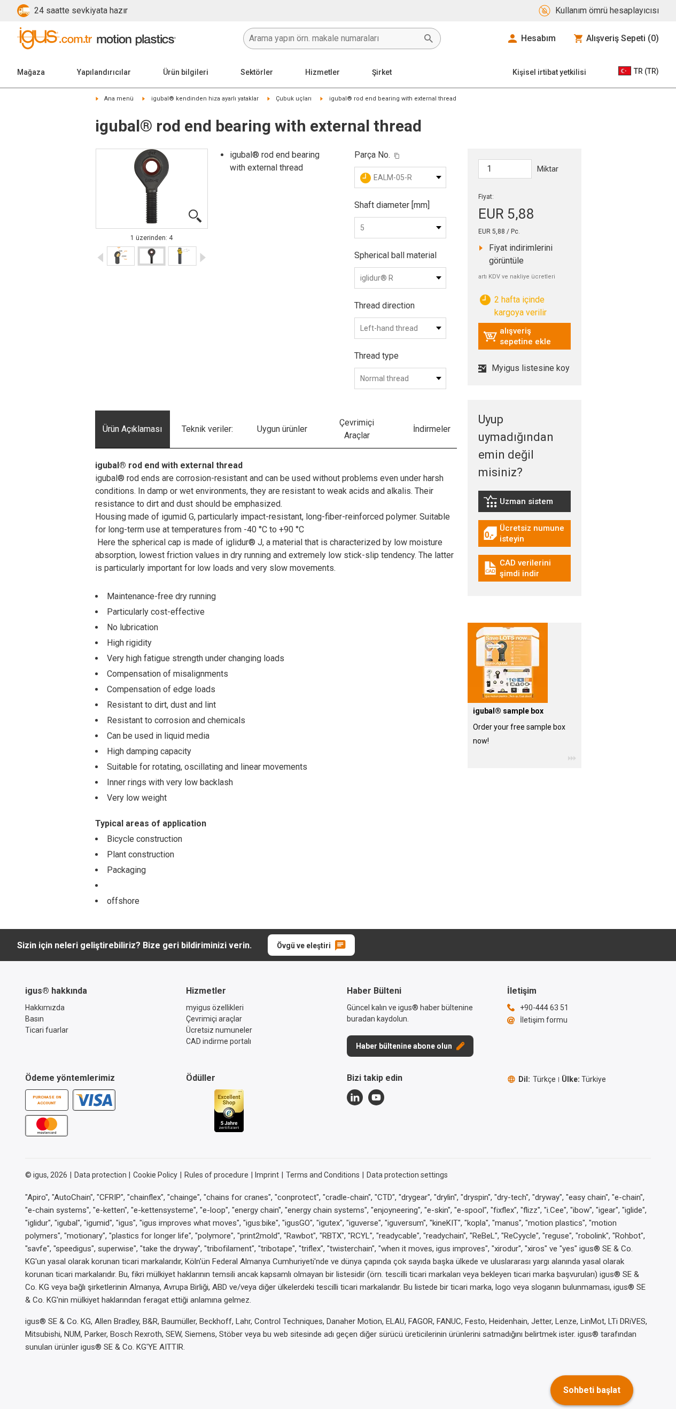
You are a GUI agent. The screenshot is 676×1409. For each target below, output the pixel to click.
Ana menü (119, 98)
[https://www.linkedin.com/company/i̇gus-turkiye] (355, 1097)
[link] (524, 505)
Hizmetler (322, 72)
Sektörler (256, 72)
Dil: (537, 1079)
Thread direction (384, 305)
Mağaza (31, 72)
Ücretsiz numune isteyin (527, 533)
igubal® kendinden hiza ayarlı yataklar (205, 98)
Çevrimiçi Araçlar (356, 428)
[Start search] (428, 38)
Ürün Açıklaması (132, 429)
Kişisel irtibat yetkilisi (549, 72)
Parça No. (372, 155)
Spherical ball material (395, 255)
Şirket (382, 72)
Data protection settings (407, 1175)
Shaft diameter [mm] (392, 205)
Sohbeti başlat (591, 1390)
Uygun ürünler (282, 429)
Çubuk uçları (294, 98)
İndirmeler (431, 429)
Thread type (376, 356)
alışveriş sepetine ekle (517, 336)
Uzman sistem (527, 504)
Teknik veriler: (207, 429)
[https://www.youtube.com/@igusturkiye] (376, 1097)
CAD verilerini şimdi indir (526, 568)
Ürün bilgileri (185, 72)
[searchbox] (333, 38)
